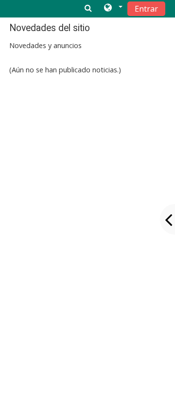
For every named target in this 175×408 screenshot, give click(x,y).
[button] (112, 8)
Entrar (146, 8)
